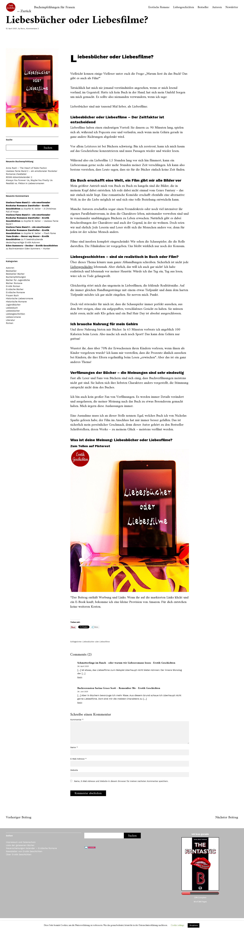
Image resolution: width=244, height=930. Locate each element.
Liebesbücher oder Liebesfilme (96, 642)
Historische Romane (16, 301)
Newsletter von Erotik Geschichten (24, 851)
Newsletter (232, 7)
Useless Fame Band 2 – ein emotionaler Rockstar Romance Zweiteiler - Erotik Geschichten (28, 205)
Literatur (10, 320)
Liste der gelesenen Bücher (20, 845)
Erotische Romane (158, 7)
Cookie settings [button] (177, 925)
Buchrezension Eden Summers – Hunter (29, 248)
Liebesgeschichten (183, 7)
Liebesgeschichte (81, 267)
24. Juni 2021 (82, 692)
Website (74, 770)
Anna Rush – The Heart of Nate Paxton (26, 168)
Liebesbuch (12, 308)
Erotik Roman (13, 286)
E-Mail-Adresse (78, 759)
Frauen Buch (12, 295)
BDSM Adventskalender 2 (19, 177)
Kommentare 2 (32, 29)
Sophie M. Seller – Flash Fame (40, 233)
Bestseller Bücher (15, 274)
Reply (79, 677)
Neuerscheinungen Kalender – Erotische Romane (31, 848)
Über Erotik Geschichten (18, 854)
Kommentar (76, 719)
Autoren (217, 7)
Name (74, 747)
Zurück (25, 11)
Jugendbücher (13, 304)
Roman (9, 323)
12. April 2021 (11, 29)
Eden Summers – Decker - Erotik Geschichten (32, 245)
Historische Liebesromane (19, 298)
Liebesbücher (13, 311)
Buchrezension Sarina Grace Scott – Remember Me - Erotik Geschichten (118, 688)
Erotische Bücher (15, 289)
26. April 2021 (83, 666)
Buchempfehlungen (16, 277)
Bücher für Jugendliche (18, 280)
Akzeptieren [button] (193, 925)
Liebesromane (13, 317)
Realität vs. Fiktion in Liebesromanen (25, 183)
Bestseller (203, 7)
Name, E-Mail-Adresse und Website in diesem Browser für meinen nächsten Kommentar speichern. (121, 781)
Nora (23, 29)
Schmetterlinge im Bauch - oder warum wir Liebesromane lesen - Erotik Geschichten (126, 663)
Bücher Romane (14, 283)
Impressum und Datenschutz (21, 842)
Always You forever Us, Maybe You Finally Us (29, 180)
